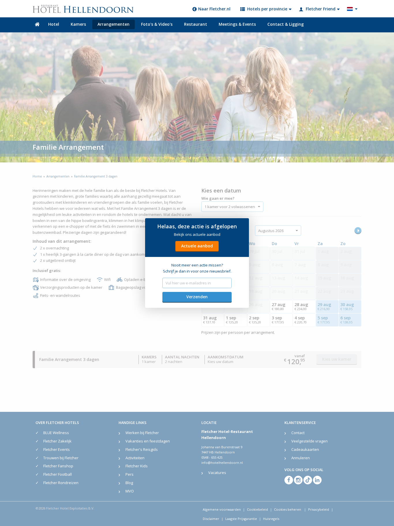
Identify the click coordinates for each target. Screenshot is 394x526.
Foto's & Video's (156, 24)
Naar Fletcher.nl (214, 9)
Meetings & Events (237, 24)
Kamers (78, 24)
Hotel (53, 24)
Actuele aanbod (197, 246)
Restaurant (195, 24)
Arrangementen (113, 24)
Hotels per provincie (267, 9)
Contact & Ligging (285, 24)
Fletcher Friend (321, 9)
